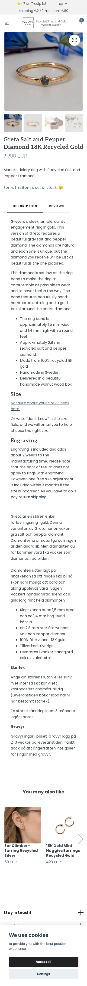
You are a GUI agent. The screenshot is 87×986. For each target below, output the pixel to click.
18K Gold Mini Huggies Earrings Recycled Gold (63, 854)
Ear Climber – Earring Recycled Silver (21, 854)
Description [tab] (25, 210)
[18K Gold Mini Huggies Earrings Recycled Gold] (64, 828)
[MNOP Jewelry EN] (44, 24)
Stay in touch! (17, 916)
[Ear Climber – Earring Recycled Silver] (22, 828)
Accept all (43, 962)
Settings (43, 974)
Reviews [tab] (56, 210)
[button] (80, 843)
